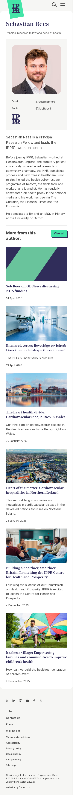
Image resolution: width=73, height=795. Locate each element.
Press (9, 724)
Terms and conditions (18, 737)
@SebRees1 (43, 108)
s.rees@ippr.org (46, 101)
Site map (11, 765)
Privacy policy (14, 748)
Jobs (9, 711)
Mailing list (13, 730)
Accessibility (13, 742)
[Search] (54, 5)
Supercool (25, 787)
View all (59, 233)
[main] (36, 347)
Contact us (13, 717)
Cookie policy (13, 754)
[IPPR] (16, 8)
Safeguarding (13, 759)
